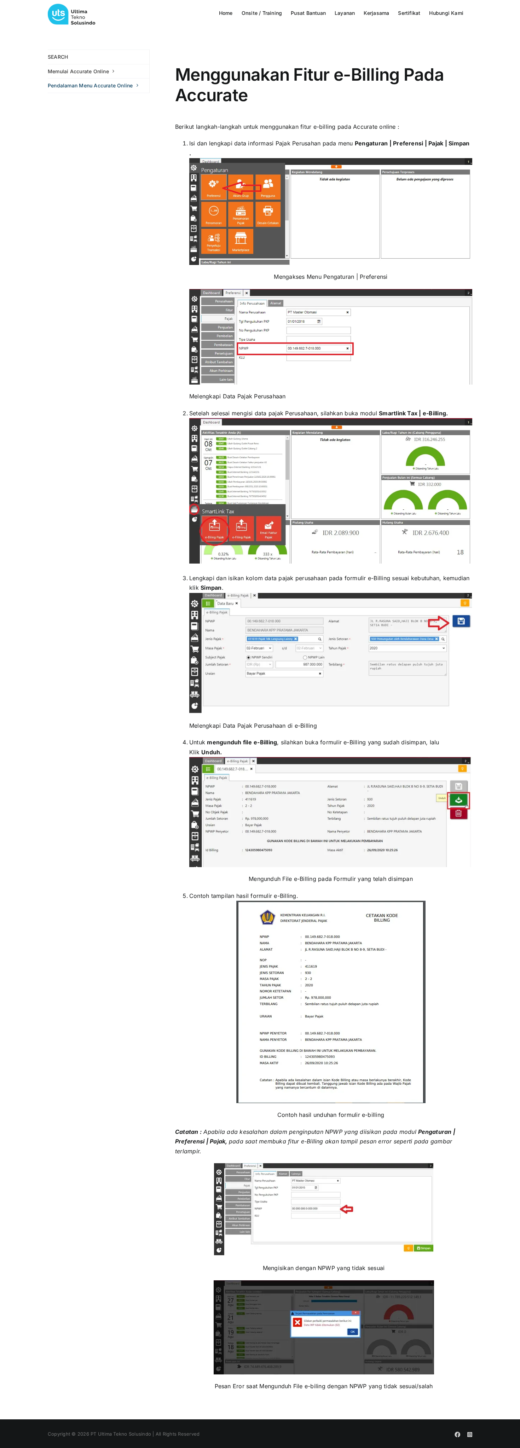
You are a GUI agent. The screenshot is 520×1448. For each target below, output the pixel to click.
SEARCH (58, 57)
